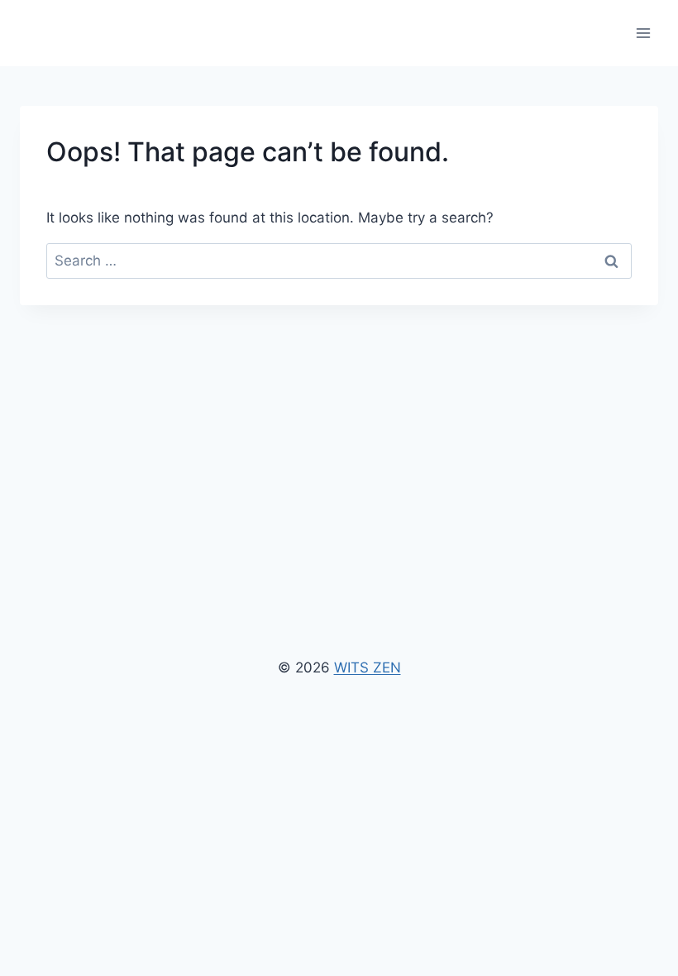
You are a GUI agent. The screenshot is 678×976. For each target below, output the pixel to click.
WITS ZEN (367, 667)
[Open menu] (643, 32)
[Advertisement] (339, 429)
